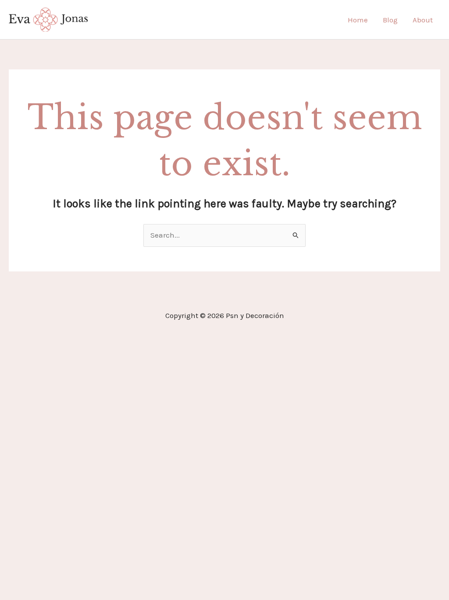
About (423, 19)
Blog (390, 19)
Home (358, 19)
